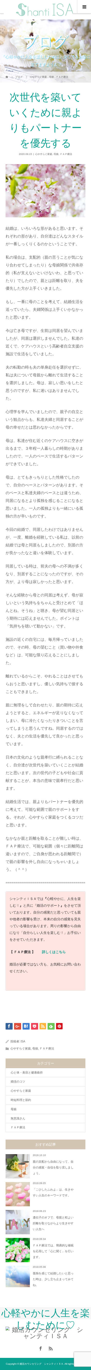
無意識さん (18, 1118)
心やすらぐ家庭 (43, 154)
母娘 (56, 154)
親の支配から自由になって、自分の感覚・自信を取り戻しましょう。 (53, 1167)
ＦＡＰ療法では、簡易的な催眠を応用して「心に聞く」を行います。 (53, 1251)
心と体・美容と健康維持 (27, 1072)
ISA (23, 1041)
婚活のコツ (18, 1081)
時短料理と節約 (21, 1100)
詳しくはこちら (54, 952)
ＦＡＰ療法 (66, 154)
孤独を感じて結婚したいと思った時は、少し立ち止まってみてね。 (53, 1279)
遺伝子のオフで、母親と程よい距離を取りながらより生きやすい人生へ (53, 1223)
